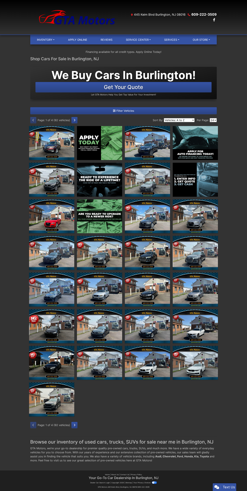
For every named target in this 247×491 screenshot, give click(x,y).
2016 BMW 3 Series (51, 312)
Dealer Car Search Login (100, 483)
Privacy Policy (136, 475)
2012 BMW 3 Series (195, 276)
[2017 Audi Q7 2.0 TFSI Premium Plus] (195, 253)
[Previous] (33, 120)
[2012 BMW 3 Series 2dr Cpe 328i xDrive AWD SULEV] (195, 290)
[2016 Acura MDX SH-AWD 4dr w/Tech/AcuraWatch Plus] (147, 143)
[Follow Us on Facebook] (214, 20)
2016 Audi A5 (51, 202)
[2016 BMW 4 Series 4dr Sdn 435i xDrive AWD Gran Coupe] (51, 363)
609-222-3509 (204, 14)
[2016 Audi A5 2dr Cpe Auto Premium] (51, 216)
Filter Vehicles (125, 110)
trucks (133, 448)
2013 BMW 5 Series (99, 349)
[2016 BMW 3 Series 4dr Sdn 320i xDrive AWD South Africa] (51, 326)
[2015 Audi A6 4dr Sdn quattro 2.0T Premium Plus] (147, 216)
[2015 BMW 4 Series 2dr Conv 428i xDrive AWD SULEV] (147, 326)
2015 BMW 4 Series (147, 312)
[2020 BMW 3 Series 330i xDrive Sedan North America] (99, 326)
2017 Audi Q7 (147, 239)
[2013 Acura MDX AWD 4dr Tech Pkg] (51, 143)
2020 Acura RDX (51, 166)
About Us (115, 475)
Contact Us (124, 475)
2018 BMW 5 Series (195, 349)
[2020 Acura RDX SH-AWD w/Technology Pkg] (51, 180)
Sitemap (128, 483)
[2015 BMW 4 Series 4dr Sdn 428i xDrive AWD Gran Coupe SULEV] (195, 326)
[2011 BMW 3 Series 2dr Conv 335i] (147, 290)
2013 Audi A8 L (51, 239)
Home (107, 475)
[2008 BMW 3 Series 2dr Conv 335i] (99, 290)
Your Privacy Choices (142, 483)
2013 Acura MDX (51, 129)
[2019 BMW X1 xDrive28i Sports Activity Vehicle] (51, 399)
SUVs (142, 448)
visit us (58, 460)
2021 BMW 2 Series (51, 276)
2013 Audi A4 (147, 166)
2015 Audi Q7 (99, 239)
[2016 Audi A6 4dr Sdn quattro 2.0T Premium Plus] (195, 216)
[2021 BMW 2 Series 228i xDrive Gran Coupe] (51, 290)
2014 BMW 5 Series (147, 349)
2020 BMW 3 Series (100, 312)
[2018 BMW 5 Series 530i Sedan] (195, 363)
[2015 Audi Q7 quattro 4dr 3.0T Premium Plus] (99, 253)
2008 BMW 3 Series (100, 276)
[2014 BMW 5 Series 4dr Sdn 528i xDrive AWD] (147, 363)
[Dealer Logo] (77, 17)
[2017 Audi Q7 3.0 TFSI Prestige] (147, 253)
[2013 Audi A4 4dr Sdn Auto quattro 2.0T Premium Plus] (147, 180)
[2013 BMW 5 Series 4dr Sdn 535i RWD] (99, 363)
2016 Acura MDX (147, 129)
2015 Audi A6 (147, 202)
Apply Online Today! (148, 52)
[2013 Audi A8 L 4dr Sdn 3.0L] (51, 253)
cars (125, 448)
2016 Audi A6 (195, 202)
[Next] (74, 120)
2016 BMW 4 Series (51, 349)
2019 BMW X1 (52, 385)
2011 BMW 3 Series (147, 276)
